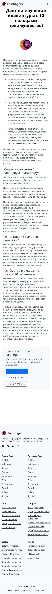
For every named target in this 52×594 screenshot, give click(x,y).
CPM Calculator (9, 511)
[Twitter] (13, 446)
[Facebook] (8, 446)
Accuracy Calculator (11, 515)
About (10, 590)
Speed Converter (9, 519)
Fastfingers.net (29, 587)
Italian (5, 492)
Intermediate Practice (12, 550)
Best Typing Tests (36, 507)
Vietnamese (7, 476)
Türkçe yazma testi (36, 546)
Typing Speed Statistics (38, 511)
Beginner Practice (10, 546)
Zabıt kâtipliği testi (36, 550)
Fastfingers (15, 4)
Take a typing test (16, 371)
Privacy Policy (26, 590)
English (5, 460)
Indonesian (7, 464)
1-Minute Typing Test (11, 558)
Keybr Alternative (36, 526)
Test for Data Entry (10, 574)
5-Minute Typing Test (11, 566)
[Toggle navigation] (47, 4)
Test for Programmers (12, 570)
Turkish (5, 488)
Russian (5, 496)
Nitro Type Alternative (38, 534)
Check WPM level (16, 383)
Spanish (5, 468)
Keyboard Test (8, 527)
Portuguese (7, 484)
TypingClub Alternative (38, 530)
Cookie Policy (39, 590)
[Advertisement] (26, 409)
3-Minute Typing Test (11, 562)
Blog (17, 590)
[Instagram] (18, 446)
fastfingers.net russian (13, 155)
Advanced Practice (10, 554)
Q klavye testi (34, 558)
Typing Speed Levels (11, 523)
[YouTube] (3, 446)
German (5, 472)
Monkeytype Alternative (39, 522)
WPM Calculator (9, 507)
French (5, 480)
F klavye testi (34, 554)
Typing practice (15, 377)
